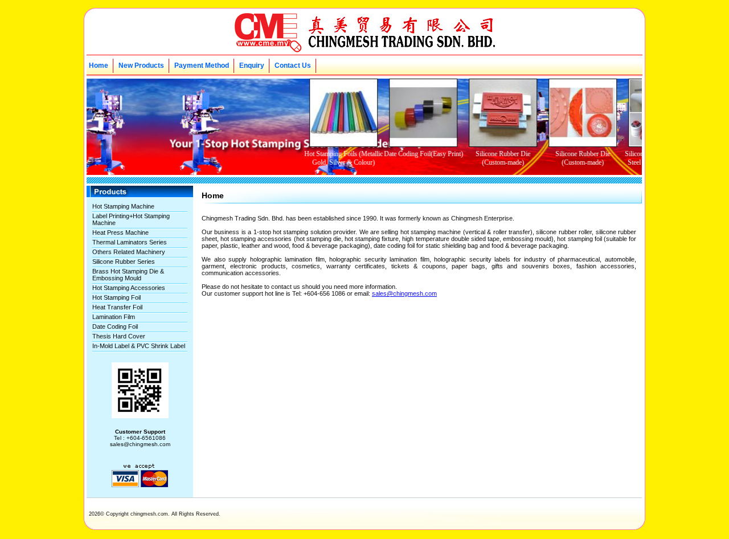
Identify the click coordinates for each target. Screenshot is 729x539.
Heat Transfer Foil (117, 307)
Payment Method (201, 66)
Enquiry (251, 66)
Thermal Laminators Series (129, 242)
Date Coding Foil (115, 326)
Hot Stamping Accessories (128, 287)
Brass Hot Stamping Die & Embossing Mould (128, 274)
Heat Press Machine (120, 232)
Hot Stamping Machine (123, 206)
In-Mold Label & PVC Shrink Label (138, 345)
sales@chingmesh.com (404, 293)
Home (98, 66)
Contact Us (293, 66)
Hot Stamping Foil (116, 297)
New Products (141, 66)
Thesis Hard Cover (118, 336)
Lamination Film (113, 316)
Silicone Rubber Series (123, 261)
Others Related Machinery (128, 251)
